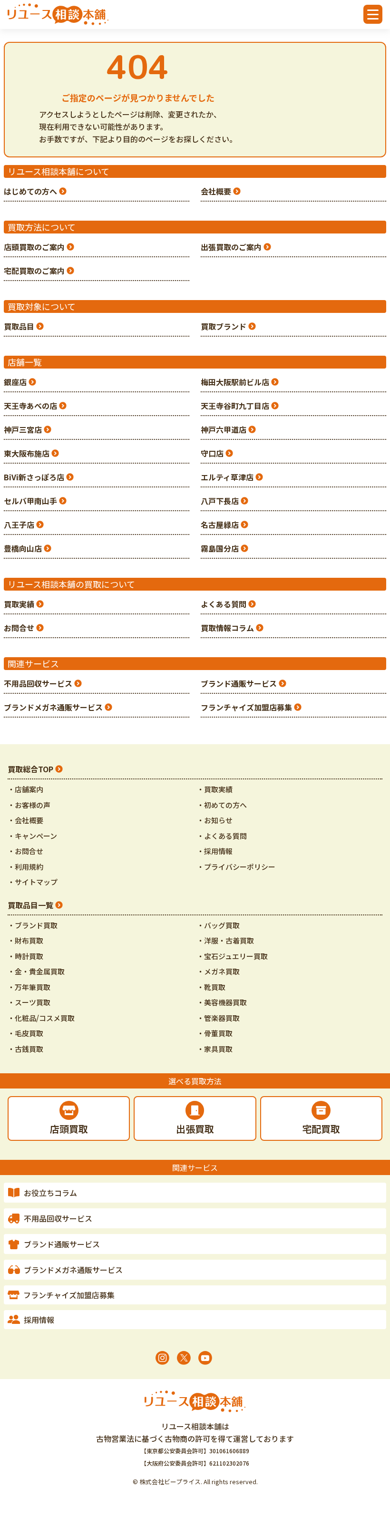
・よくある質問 (222, 836)
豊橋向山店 (23, 548)
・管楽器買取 (218, 1018)
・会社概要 (25, 820)
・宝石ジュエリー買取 (232, 956)
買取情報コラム (227, 627)
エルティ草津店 (227, 477)
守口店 (212, 453)
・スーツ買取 (29, 1002)
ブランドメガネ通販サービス (53, 707)
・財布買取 (25, 940)
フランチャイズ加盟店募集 (246, 707)
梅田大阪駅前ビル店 (235, 382)
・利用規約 (25, 867)
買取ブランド (223, 326)
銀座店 (15, 382)
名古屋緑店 (220, 524)
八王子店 (19, 524)
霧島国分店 (220, 548)
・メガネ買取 (218, 971)
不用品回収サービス (38, 683)
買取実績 (19, 604)
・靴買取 (211, 987)
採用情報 (39, 1319)
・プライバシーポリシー (236, 867)
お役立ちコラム (50, 1192)
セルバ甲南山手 (30, 500)
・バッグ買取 (218, 925)
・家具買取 (215, 1049)
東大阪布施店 (26, 453)
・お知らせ (215, 820)
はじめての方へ (30, 191)
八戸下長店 (220, 500)
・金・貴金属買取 (36, 971)
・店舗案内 (25, 789)
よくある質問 (223, 604)
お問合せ (19, 627)
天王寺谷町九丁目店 (235, 405)
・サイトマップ (33, 882)
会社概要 (216, 191)
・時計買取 (25, 956)
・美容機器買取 (222, 1002)
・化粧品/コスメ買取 (41, 1018)
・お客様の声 (29, 805)
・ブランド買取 (33, 925)
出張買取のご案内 (231, 247)
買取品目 (19, 326)
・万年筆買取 (29, 987)
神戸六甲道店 (223, 429)
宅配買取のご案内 (34, 270)
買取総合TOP (30, 769)
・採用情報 (215, 851)
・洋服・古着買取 (225, 940)
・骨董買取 (215, 1033)
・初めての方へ (222, 805)
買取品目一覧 (30, 905)
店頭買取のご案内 (34, 247)
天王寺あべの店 (30, 405)
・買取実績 (215, 789)
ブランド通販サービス (239, 683)
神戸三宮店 (23, 429)
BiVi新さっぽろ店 (34, 477)
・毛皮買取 (25, 1033)
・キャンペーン (32, 836)
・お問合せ (25, 851)
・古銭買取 (25, 1049)
